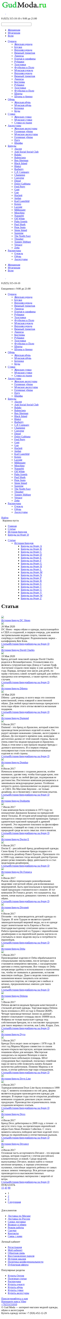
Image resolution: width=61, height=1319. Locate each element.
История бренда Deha (13, 948)
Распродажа (14, 250)
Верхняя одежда (23, 50)
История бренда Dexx (13, 1114)
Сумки (11, 114)
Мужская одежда (23, 70)
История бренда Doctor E (15, 839)
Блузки (18, 47)
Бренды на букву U (31, 589)
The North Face (22, 236)
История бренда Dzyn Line (16, 1078)
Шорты (18, 93)
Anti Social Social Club (26, 151)
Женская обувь (22, 102)
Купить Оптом (16, 1275)
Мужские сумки (23, 119)
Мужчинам (14, 32)
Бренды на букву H (31, 566)
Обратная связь (16, 1253)
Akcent (18, 148)
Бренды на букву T (31, 586)
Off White (19, 218)
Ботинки (19, 108)
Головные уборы (23, 131)
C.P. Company (21, 172)
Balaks (17, 154)
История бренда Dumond (15, 718)
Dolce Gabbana (22, 183)
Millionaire (20, 209)
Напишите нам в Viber (13, 1301)
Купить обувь (15, 1287)
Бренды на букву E (31, 557)
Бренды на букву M (31, 572)
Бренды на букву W (31, 595)
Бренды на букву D (18, 534)
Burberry (19, 169)
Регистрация (15, 1247)
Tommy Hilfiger (22, 241)
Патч (17, 140)
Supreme (18, 233)
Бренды (12, 146)
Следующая (14, 1202)
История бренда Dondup (14, 762)
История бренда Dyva (13, 1034)
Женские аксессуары (25, 128)
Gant (16, 189)
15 (2, 1187)
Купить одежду (16, 1284)
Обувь (11, 99)
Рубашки (19, 61)
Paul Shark (20, 224)
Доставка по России (19, 1218)
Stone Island (20, 230)
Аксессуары (14, 125)
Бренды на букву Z (31, 598)
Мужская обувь (22, 105)
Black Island (20, 163)
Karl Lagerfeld (21, 201)
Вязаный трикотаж (24, 53)
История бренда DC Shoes (15, 620)
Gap (16, 192)
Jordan (17, 198)
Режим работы (16, 1227)
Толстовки (20, 64)
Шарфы (18, 143)
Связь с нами (15, 1236)
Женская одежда (23, 44)
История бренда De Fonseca (16, 872)
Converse (19, 178)
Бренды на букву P (31, 578)
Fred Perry (19, 186)
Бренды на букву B (31, 549)
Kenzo (17, 204)
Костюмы (19, 82)
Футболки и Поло (24, 67)
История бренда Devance (15, 1143)
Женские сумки (23, 116)
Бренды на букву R (31, 581)
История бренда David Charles (17, 650)
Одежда (12, 41)
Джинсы (19, 55)
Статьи (12, 529)
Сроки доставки (17, 1221)
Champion (19, 175)
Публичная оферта (18, 1264)
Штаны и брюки (23, 96)
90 (9, 1187)
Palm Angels (20, 221)
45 (6, 1187)
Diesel (17, 180)
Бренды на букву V (31, 592)
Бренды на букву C (31, 551)
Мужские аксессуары (26, 134)
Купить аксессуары (18, 1293)
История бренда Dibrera (14, 688)
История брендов (17, 531)
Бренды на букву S (31, 583)
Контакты (13, 1233)
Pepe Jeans (20, 227)
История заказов (17, 1258)
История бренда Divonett (15, 907)
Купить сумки (15, 1290)
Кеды (17, 111)
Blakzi (17, 166)
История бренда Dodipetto (15, 801)
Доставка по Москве (19, 1216)
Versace (18, 244)
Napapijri (19, 215)
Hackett (18, 195)
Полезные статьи (17, 1278)
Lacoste (18, 207)
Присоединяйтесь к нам (14, 1298)
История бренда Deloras (14, 996)
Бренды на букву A (31, 546)
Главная (12, 526)
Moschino (19, 212)
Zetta (17, 247)
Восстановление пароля (21, 1256)
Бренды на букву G (31, 563)
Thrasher (18, 239)
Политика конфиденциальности (25, 1261)
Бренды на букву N (31, 575)
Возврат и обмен (17, 1224)
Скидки (12, 1230)
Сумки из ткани (23, 122)
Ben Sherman (21, 160)
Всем (11, 35)
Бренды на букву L (31, 569)
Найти (4, 517)
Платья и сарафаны (25, 58)
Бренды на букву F (31, 560)
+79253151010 (9, 1304)
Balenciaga (20, 157)
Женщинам (14, 30)
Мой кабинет (15, 1250)
